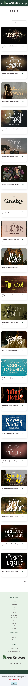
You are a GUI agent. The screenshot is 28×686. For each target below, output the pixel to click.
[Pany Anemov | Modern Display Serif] (14, 505)
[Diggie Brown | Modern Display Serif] (14, 90)
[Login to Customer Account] (26, 3)
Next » (25, 581)
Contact (14, 640)
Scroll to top (26, 600)
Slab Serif (14, 626)
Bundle (14, 601)
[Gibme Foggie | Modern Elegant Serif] (14, 146)
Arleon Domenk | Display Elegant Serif (10, 544)
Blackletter (14, 604)
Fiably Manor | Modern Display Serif (10, 267)
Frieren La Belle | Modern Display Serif (10, 322)
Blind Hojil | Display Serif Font (10, 405)
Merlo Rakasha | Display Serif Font (10, 378)
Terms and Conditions (14, 651)
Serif (3, 47)
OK (14, 683)
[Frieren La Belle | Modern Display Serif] (14, 312)
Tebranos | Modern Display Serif (10, 239)
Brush (14, 607)
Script (14, 623)
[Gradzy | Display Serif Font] (14, 201)
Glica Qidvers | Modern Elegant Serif (10, 461)
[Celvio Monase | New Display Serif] (14, 118)
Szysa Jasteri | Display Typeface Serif (10, 433)
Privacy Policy (14, 648)
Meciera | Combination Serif (9, 46)
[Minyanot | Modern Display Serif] (14, 284)
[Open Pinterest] (20, 664)
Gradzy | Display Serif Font (9, 212)
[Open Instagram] (11, 664)
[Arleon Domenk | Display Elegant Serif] (14, 533)
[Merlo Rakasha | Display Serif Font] (14, 367)
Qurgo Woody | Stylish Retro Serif (10, 488)
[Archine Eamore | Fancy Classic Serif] (14, 173)
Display (14, 612)
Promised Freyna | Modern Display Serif (10, 350)
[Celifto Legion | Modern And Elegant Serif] (14, 63)
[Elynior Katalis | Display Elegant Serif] (14, 561)
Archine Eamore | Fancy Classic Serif (10, 184)
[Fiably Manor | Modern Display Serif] (14, 256)
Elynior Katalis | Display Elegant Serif (10, 571)
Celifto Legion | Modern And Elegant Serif (10, 73)
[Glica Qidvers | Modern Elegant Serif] (14, 450)
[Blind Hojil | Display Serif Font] (14, 395)
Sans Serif (14, 618)
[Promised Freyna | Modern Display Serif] (14, 339)
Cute (14, 609)
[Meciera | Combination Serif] (14, 35)
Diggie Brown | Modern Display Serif (10, 101)
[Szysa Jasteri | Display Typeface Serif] (14, 422)
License (14, 637)
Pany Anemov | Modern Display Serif (10, 516)
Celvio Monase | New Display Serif (10, 129)
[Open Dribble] (17, 664)
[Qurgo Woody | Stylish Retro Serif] (14, 478)
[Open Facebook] (7, 664)
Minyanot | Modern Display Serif (10, 295)
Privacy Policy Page (14, 679)
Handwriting (14, 615)
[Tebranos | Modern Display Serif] (14, 229)
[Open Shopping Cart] (22, 3)
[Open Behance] (14, 664)
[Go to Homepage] (12, 4)
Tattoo (14, 628)
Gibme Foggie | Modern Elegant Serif (10, 156)
